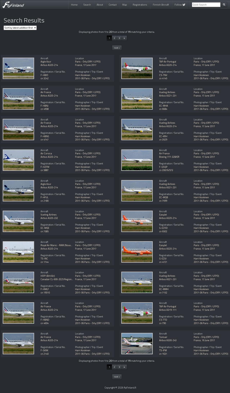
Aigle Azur (46, 61)
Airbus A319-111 (167, 310)
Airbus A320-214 (49, 65)
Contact (113, 4)
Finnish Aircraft (161, 4)
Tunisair (163, 337)
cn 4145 (163, 78)
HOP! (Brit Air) (48, 276)
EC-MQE (45, 228)
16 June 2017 (208, 340)
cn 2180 (45, 201)
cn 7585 (45, 231)
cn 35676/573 (166, 170)
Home (74, 4)
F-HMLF (45, 289)
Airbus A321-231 (167, 95)
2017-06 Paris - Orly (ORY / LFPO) (92, 78)
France (78, 65)
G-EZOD (163, 228)
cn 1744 (45, 262)
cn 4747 (45, 139)
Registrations (140, 4)
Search (87, 4)
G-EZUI (162, 258)
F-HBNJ (44, 105)
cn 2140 (45, 354)
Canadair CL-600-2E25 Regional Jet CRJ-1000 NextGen (68, 279)
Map (124, 4)
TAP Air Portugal (167, 61)
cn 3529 (163, 139)
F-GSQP (163, 167)
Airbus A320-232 (49, 218)
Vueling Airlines (167, 92)
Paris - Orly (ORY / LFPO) (87, 61)
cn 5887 (45, 170)
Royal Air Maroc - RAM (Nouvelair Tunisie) (62, 245)
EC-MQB (163, 197)
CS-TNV (163, 75)
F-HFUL (44, 197)
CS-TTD (163, 320)
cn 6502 (163, 231)
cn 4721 (163, 262)
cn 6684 (163, 109)
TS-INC (44, 258)
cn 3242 (45, 78)
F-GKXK (44, 350)
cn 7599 (163, 201)
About (100, 4)
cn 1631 (163, 354)
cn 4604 (45, 323)
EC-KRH (163, 136)
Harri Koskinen (82, 75)
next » (117, 48)
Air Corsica (46, 153)
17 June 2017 (89, 65)
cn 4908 (45, 109)
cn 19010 (45, 292)
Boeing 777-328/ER (169, 157)
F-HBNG (45, 136)
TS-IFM (163, 350)
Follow (178, 4)
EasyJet (163, 214)
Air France (46, 92)
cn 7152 (163, 292)
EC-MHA (163, 105)
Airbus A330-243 (167, 340)
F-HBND (45, 320)
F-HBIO (44, 75)
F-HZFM (45, 167)
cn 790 (162, 323)
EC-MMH (164, 289)
